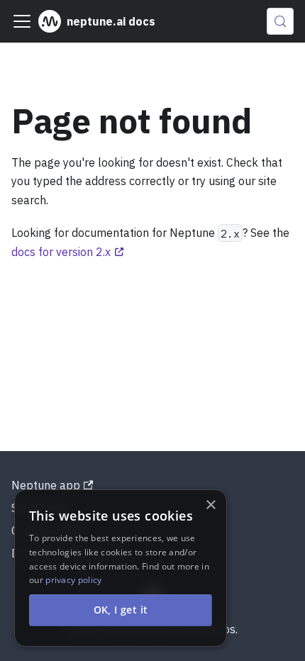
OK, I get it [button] (121, 609)
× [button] (210, 505)
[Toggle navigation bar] (22, 21)
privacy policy (73, 580)
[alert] (120, 568)
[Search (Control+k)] (280, 21)
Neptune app (45, 485)
